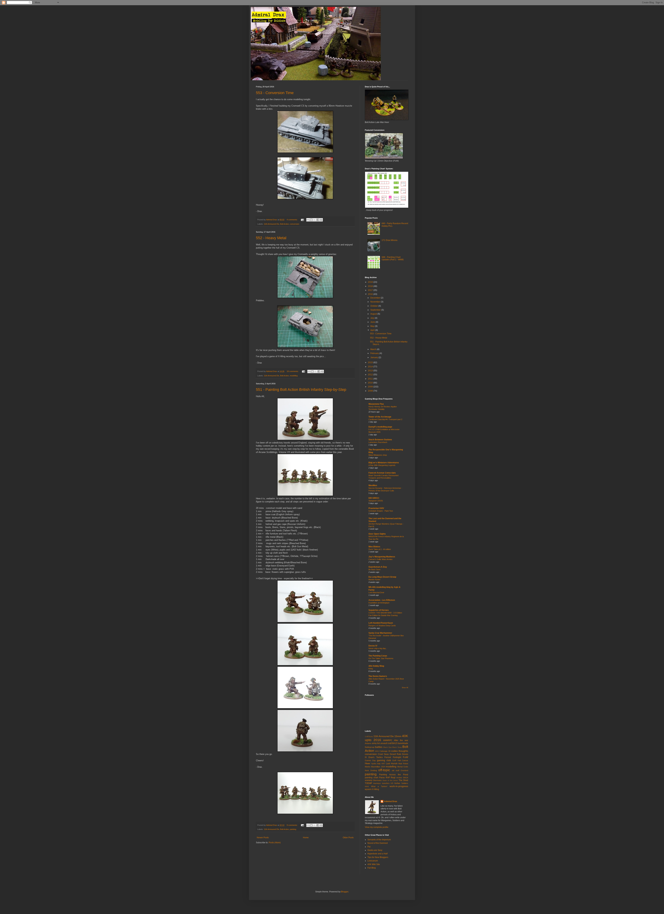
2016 (370, 294)
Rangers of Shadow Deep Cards (382, 625)
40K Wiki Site (373, 864)
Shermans (377, 780)
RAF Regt (390, 777)
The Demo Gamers (377, 676)
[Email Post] (302, 220)
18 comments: (293, 371)
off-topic (384, 770)
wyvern (368, 789)
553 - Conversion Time (275, 93)
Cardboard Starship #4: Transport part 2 (385, 419)
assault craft (386, 743)
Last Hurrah (392, 763)
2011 (370, 379)
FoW (405, 757)
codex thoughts (399, 751)
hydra (373, 764)
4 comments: (292, 220)
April (372, 330)
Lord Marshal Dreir (376, 592)
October (374, 306)
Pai (369, 847)
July (372, 318)
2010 (370, 383)
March (373, 349)
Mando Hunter (374, 579)
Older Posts (348, 837)
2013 (370, 370)
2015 (370, 362)
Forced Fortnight (392, 757)
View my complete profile (376, 827)
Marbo (367, 767)
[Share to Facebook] (318, 220)
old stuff (395, 770)
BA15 (394, 743)
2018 (370, 286)
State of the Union (390, 780)
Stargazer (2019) (375, 501)
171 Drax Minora (389, 240)
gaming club (384, 760)
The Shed (403, 780)
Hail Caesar (403, 760)
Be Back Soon (374, 569)
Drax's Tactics (375, 757)
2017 (370, 290)
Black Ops (387, 747)
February (374, 353)
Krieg (370, 669)
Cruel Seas (383, 754)
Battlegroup (369, 747)
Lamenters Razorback (377, 442)
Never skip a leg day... (377, 648)
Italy (379, 764)
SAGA (405, 778)
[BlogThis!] (311, 220)
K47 (383, 764)
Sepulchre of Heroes (378, 610)
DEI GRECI (373, 498)
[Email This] (308, 220)
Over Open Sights (377, 534)
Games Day (370, 760)
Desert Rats (395, 754)
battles (378, 747)
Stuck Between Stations (380, 439)
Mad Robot (403, 764)
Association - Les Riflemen (381, 600)
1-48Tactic (369, 736)
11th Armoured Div (271, 224)
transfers (386, 783)
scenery (368, 780)
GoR (394, 760)
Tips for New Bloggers (377, 857)
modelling (294, 376)
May (372, 326)
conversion (294, 224)
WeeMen (372, 485)
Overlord (404, 770)
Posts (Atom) (275, 842)
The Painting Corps (377, 656)
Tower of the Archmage (379, 417)
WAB (367, 786)
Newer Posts (263, 837)
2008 (370, 391)
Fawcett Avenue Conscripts (382, 473)
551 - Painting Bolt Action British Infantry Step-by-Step (301, 389)
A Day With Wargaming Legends (381, 465)
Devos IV (372, 646)
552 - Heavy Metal (271, 238)
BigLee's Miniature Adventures (383, 462)
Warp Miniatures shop (377, 455)
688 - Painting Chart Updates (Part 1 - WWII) (393, 258)
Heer (367, 763)
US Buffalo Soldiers (399, 783)
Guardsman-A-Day (377, 567)
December (375, 298)
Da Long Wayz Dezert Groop (382, 577)
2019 (370, 282)
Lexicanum (372, 861)
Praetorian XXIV (376, 508)
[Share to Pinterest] (321, 220)
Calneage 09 (385, 751)
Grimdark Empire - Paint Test (380, 511)
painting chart (371, 777)
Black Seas (397, 747)
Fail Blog (371, 868)
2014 (370, 366)
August (373, 314)
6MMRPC (387, 740)
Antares (368, 743)
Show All (405, 687)
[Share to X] (314, 220)
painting (293, 829)
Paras (382, 777)
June (373, 322)
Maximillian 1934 (378, 767)
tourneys (377, 783)
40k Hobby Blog (376, 666)
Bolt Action (284, 224)
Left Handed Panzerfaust (380, 623)
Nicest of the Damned (377, 843)
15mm (397, 736)
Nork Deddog (371, 770)
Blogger (344, 891)
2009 (370, 386)
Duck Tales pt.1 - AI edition (379, 549)
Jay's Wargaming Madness (381, 556)
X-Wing (375, 789)
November (375, 302)
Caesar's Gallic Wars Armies (380, 559)
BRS (377, 751)
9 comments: (292, 825)
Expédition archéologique (378, 603)
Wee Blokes (374, 546)
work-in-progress (399, 786)
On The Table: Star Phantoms (380, 658)
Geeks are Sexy (374, 850)
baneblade (403, 743)
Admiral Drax (390, 801)
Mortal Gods (402, 767)
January (374, 357)
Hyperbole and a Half (377, 853)
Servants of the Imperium (379, 839)
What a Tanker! (379, 786)
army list (376, 743)
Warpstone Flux (376, 404)
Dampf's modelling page (380, 427)
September (375, 310)
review (399, 778)
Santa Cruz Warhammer (380, 633)
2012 (370, 374)
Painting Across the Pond (393, 774)
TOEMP (368, 783)
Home (306, 837)
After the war (401, 740)
